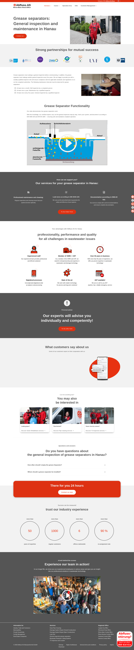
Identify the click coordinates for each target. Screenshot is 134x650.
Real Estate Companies (20, 636)
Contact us (20, 36)
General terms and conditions (88, 644)
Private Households (18, 632)
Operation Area (67, 5)
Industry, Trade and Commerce (21, 628)
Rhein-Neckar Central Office (106, 634)
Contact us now (67, 492)
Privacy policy (103, 644)
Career (56, 5)
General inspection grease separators (60, 636)
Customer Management (88, 5)
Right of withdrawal (71, 644)
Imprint (112, 644)
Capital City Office (103, 628)
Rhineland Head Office (104, 630)
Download (61, 647)
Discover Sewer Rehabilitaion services (32, 430)
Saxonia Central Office (104, 638)
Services (47, 5)
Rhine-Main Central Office (105, 632)
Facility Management (19, 634)
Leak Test (52, 634)
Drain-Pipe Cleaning (55, 628)
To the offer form (67, 329)
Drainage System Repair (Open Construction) (62, 632)
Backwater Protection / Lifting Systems (60, 638)
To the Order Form (67, 212)
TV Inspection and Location (57, 640)
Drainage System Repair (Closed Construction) (63, 630)
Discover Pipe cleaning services (62, 430)
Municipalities (17, 630)
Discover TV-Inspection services (95, 430)
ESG (76, 5)
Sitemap (61, 644)
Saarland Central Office (104, 636)
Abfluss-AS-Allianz (110, 1)
